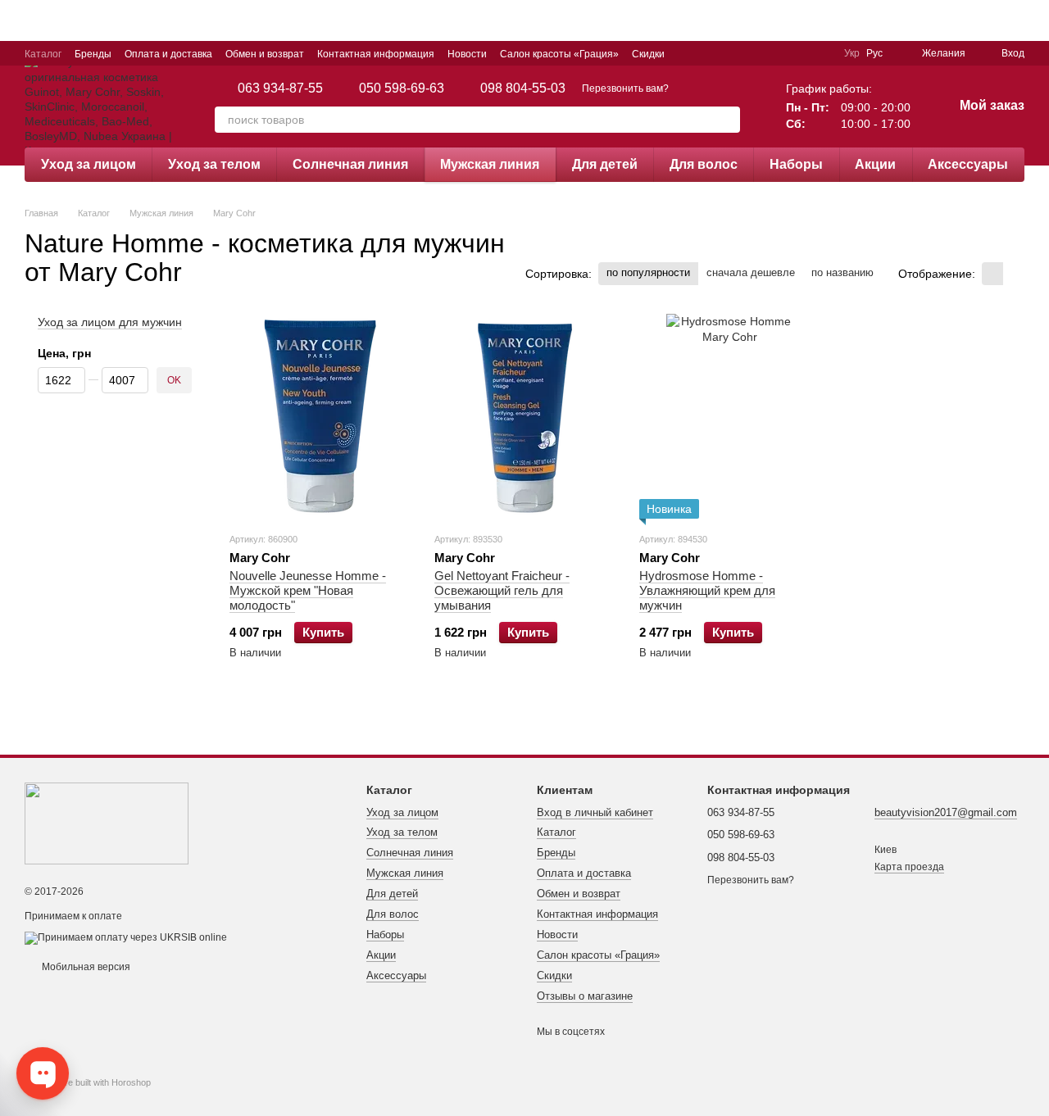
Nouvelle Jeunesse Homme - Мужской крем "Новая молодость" (307, 590)
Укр (852, 53)
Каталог (43, 54)
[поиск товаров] (727, 120)
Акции (875, 164)
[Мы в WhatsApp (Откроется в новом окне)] (821, 53)
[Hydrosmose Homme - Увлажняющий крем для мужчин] (729, 416)
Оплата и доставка (168, 54)
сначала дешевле (750, 272)
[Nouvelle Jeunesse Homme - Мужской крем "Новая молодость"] (319, 416)
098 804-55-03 (522, 88)
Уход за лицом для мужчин (110, 322)
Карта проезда (909, 867)
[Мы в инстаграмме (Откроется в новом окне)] (762, 53)
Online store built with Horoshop (88, 1082)
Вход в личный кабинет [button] (595, 812)
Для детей (605, 164)
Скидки (648, 54)
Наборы (796, 164)
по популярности (648, 272)
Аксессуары (968, 164)
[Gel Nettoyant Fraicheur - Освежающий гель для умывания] (524, 416)
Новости (467, 54)
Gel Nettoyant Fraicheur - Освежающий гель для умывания (502, 590)
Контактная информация (375, 54)
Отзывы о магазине (585, 996)
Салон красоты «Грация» (559, 54)
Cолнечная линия (350, 164)
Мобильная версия (84, 967)
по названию (842, 272)
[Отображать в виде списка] (1013, 273)
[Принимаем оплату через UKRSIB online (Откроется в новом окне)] (126, 937)
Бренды (93, 54)
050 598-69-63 (401, 88)
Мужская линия (489, 164)
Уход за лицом (88, 164)
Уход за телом (214, 164)
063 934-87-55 (280, 88)
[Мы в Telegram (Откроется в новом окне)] (781, 53)
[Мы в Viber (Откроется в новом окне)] (801, 53)
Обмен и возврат (264, 54)
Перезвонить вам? (625, 88)
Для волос (704, 164)
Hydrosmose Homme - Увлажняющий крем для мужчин (707, 590)
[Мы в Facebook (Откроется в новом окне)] (742, 53)
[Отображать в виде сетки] (992, 273)
